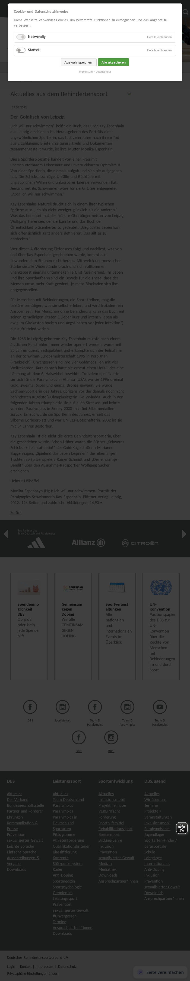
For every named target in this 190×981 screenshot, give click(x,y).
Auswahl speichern (78, 62)
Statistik (34, 50)
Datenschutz (103, 71)
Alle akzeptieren (113, 62)
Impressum (86, 71)
